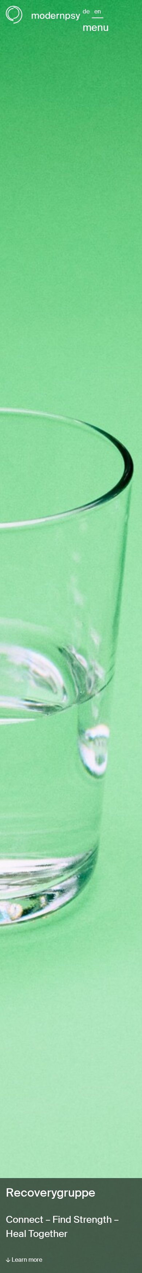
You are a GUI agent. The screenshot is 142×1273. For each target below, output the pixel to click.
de (86, 11)
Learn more (26, 1260)
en (97, 11)
